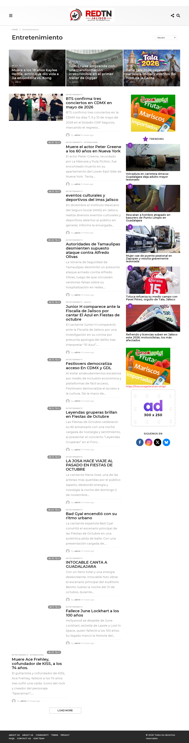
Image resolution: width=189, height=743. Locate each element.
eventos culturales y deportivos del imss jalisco (92, 197)
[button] (11, 16)
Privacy (65, 735)
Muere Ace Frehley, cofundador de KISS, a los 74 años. (37, 663)
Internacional (91, 142)
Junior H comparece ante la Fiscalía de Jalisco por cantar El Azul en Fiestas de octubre (93, 313)
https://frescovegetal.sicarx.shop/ (146, 386)
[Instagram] (148, 442)
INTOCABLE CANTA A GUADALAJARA (86, 564)
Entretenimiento (74, 95)
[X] (157, 442)
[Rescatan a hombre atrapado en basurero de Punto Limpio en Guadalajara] (153, 198)
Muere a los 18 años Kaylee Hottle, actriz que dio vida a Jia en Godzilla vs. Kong (35, 74)
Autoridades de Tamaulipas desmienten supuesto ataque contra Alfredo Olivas (93, 250)
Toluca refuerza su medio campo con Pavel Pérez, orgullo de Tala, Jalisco (151, 298)
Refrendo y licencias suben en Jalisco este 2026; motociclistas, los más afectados (151, 337)
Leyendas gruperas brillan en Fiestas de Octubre (91, 414)
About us (27, 735)
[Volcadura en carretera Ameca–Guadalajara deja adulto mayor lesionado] (153, 157)
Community (42, 735)
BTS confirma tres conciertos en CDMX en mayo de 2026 (89, 102)
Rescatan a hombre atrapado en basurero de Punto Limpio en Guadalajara (148, 217)
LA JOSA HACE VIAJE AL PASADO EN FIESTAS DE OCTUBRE (89, 465)
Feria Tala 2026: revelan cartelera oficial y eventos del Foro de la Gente (151, 74)
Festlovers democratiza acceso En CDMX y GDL (89, 365)
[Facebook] (140, 442)
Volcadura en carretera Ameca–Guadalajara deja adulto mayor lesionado (147, 176)
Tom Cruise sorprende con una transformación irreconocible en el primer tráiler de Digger (92, 72)
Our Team (38, 738)
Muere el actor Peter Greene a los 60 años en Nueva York (93, 148)
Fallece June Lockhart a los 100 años (92, 613)
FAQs (11, 738)
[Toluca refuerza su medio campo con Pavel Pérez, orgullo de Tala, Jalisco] (153, 280)
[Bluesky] (166, 442)
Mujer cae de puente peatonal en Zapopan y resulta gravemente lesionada (149, 258)
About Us (14, 735)
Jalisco (87, 302)
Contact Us (24, 738)
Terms (54, 735)
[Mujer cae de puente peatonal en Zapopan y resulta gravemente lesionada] (153, 239)
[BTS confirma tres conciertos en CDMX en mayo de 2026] (36, 107)
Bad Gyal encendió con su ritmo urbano (91, 515)
